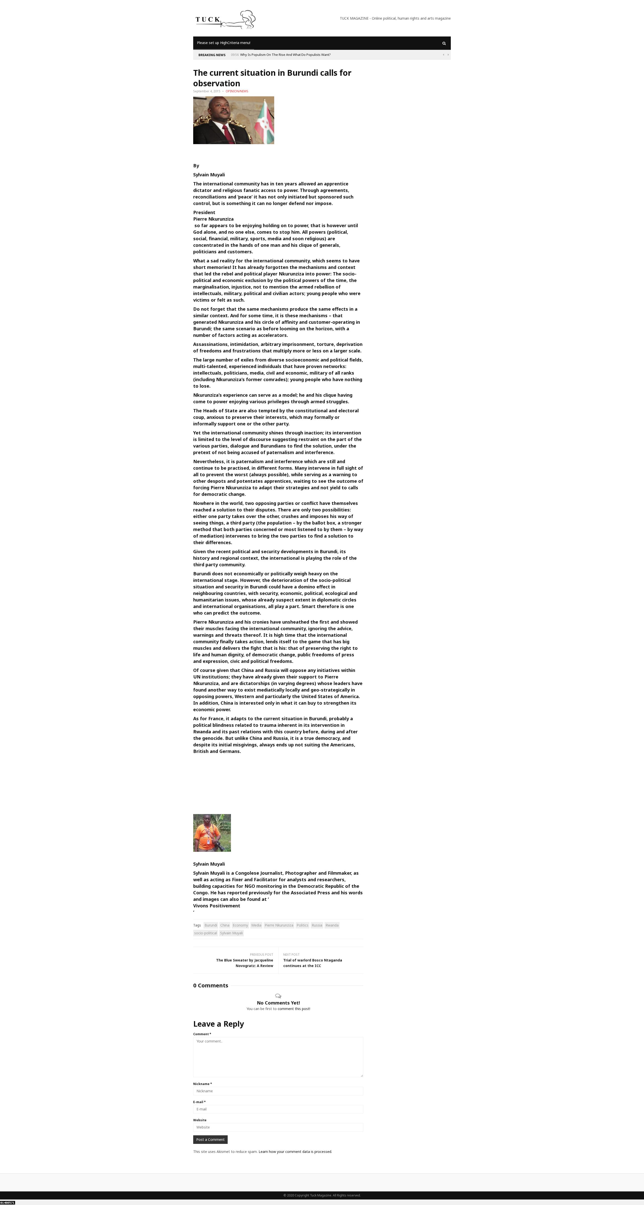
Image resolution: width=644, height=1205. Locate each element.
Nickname (202, 1084)
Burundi (211, 925)
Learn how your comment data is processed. (295, 1151)
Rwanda (332, 925)
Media (256, 925)
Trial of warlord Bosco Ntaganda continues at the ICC (312, 963)
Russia (317, 925)
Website (200, 1120)
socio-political (205, 933)
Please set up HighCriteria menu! (223, 42)
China (224, 925)
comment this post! (294, 1008)
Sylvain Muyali (209, 175)
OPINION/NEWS (237, 91)
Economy (240, 925)
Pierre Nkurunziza (213, 219)
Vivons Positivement (216, 906)
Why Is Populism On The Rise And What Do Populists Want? (285, 54)
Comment (202, 1034)
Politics (302, 925)
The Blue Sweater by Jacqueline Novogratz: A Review (244, 963)
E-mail (199, 1102)
